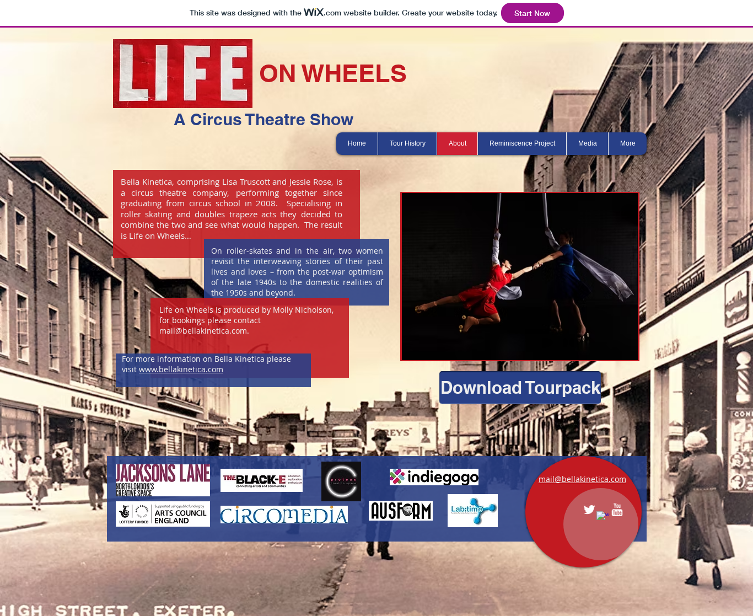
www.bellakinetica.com (181, 369)
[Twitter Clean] (589, 509)
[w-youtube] (616, 509)
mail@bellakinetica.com (203, 330)
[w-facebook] (603, 517)
